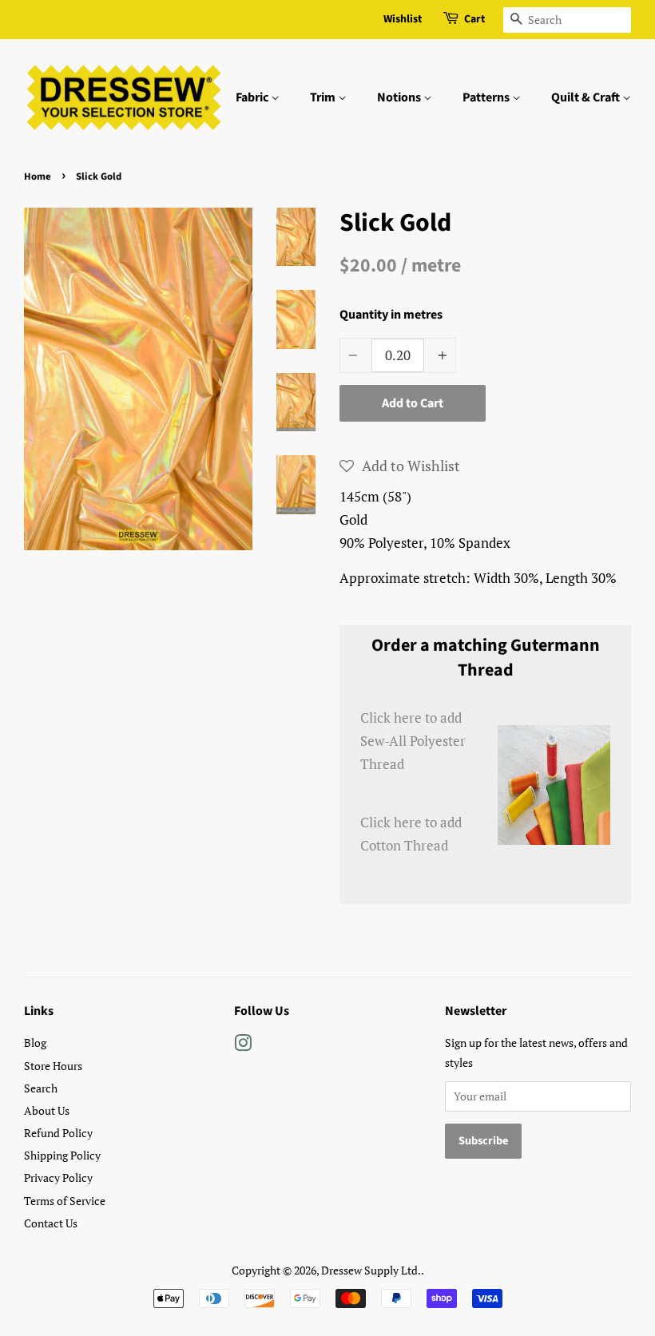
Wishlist (402, 19)
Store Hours (53, 1065)
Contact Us (50, 1223)
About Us (46, 1110)
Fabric (253, 97)
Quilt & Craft (586, 97)
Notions (400, 97)
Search (41, 1088)
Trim (324, 97)
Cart (474, 19)
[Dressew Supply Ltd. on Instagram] (243, 1045)
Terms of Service (64, 1200)
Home (37, 176)
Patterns (487, 97)
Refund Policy (58, 1132)
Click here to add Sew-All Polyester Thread (413, 740)
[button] (399, 466)
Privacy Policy (58, 1177)
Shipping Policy (62, 1155)
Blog (35, 1042)
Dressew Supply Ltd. (371, 1270)
